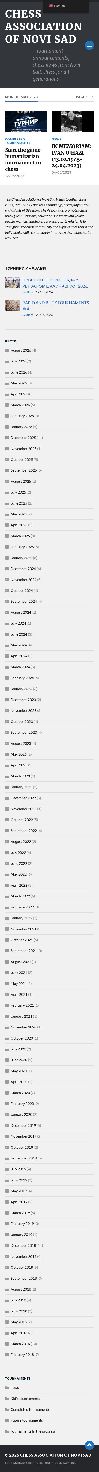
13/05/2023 (14, 176)
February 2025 (22, 546)
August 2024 (21, 612)
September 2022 (24, 830)
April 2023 (19, 765)
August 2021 (21, 961)
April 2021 (19, 994)
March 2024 (20, 667)
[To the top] (89, 1445)
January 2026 (21, 426)
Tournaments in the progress (33, 1431)
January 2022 (21, 918)
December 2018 (23, 1245)
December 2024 (23, 568)
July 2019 (18, 1169)
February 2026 (22, 415)
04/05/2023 (61, 172)
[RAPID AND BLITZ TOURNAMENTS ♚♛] (12, 305)
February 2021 (22, 1005)
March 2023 (20, 776)
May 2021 (19, 983)
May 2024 (19, 645)
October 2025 (22, 459)
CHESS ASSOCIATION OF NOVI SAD (43, 27)
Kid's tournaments (25, 1398)
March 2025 (20, 536)
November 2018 (23, 1256)
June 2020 (19, 1059)
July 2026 (18, 361)
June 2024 (19, 634)
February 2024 (22, 677)
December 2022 (23, 798)
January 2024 (21, 688)
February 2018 (22, 1354)
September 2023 (24, 732)
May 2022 (19, 874)
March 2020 (20, 1092)
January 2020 (21, 1114)
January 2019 (21, 1234)
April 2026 (19, 394)
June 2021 (19, 972)
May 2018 (19, 1322)
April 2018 (19, 1333)
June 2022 (19, 863)
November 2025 (23, 448)
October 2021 (22, 940)
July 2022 (18, 852)
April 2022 (19, 885)
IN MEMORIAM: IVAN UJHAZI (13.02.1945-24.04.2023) (71, 156)
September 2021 (24, 950)
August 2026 (21, 350)
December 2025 (23, 437)
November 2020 (23, 1027)
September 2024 (24, 601)
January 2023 (21, 787)
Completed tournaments (18, 141)
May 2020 (19, 1071)
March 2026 (20, 405)
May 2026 (19, 383)
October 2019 (22, 1147)
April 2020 (19, 1081)
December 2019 (23, 1125)
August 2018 (21, 1289)
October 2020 (22, 1038)
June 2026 (19, 372)
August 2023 (21, 743)
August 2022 (21, 841)
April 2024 (19, 656)
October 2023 (22, 721)
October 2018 (22, 1267)
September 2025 (24, 470)
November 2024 (23, 579)
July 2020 (18, 1049)
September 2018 (24, 1278)
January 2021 (21, 1016)
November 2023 (23, 710)
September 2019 (24, 1158)
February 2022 (22, 907)
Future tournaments (27, 1420)
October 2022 (22, 819)
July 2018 (18, 1300)
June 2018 (19, 1311)
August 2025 (21, 481)
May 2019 (19, 1191)
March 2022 (20, 896)
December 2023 (23, 699)
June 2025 (19, 503)
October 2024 (22, 590)
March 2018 (20, 1343)
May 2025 (19, 514)
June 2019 (19, 1180)
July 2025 (18, 492)
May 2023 (19, 754)
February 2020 (22, 1103)
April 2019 (19, 1202)
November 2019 (23, 1136)
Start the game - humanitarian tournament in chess (25, 159)
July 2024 (18, 623)
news (56, 139)
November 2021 (23, 929)
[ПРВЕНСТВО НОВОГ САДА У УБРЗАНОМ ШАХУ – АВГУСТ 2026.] (12, 282)
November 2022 (23, 808)
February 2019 (22, 1223)
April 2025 (19, 525)
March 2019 (20, 1212)
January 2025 (21, 557)
